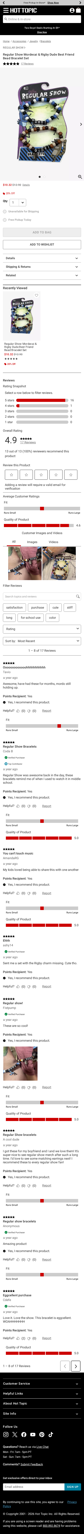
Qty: (5, 201)
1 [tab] (40, 177)
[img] (6, 1434)
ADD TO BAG (42, 232)
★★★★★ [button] (11, 358)
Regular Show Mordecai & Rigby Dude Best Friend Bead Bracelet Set (20, 347)
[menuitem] (78, 10)
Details (10, 258)
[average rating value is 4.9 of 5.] (12, 64)
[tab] (42, 124)
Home (6, 41)
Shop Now (53, 2)
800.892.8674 (51, 1526)
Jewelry (33, 41)
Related (11, 275)
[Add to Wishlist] (36, 295)
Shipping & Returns (18, 267)
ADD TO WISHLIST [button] (42, 244)
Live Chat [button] (43, 1447)
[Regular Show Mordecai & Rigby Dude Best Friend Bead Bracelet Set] (21, 316)
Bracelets (45, 41)
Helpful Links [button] (13, 1393)
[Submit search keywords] (6, 19)
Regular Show (13, 47)
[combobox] (42, 19)
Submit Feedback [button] (32, 1464)
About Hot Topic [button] (15, 1403)
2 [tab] (44, 177)
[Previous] (3, 2)
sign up (73, 1486)
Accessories (19, 41)
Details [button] (26, 184)
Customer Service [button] (16, 1383)
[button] (5, 10)
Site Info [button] (9, 1413)
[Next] (80, 2)
